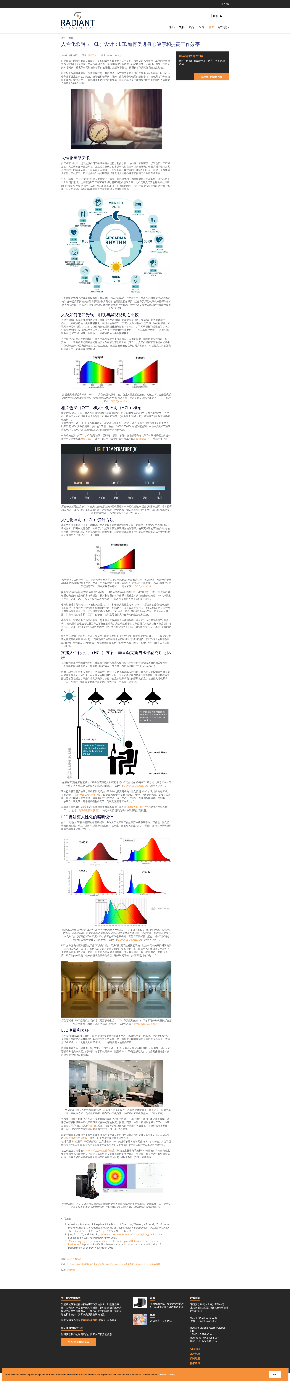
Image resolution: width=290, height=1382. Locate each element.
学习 (201, 27)
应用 (181, 27)
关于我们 (222, 27)
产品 (191, 27)
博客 (211, 27)
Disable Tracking (167, 1374)
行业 (171, 27)
